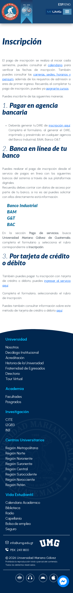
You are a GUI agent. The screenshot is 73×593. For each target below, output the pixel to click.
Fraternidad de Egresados (25, 368)
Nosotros (12, 347)
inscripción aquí (59, 125)
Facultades (13, 397)
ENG (68, 4)
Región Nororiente (19, 458)
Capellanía (13, 518)
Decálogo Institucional (22, 352)
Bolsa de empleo (18, 524)
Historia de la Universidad (24, 363)
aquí (59, 310)
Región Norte (15, 453)
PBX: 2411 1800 (19, 550)
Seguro (10, 529)
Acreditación (14, 358)
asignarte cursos (57, 88)
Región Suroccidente (21, 474)
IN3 (7, 430)
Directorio (12, 374)
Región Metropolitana (21, 448)
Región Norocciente (20, 480)
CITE (9, 420)
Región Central (16, 469)
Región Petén (15, 485)
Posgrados (13, 402)
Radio (9, 513)
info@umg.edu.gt (21, 543)
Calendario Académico (22, 503)
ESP (60, 4)
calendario (55, 65)
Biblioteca (12, 508)
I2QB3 (10, 425)
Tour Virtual (13, 379)
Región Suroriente (18, 464)
